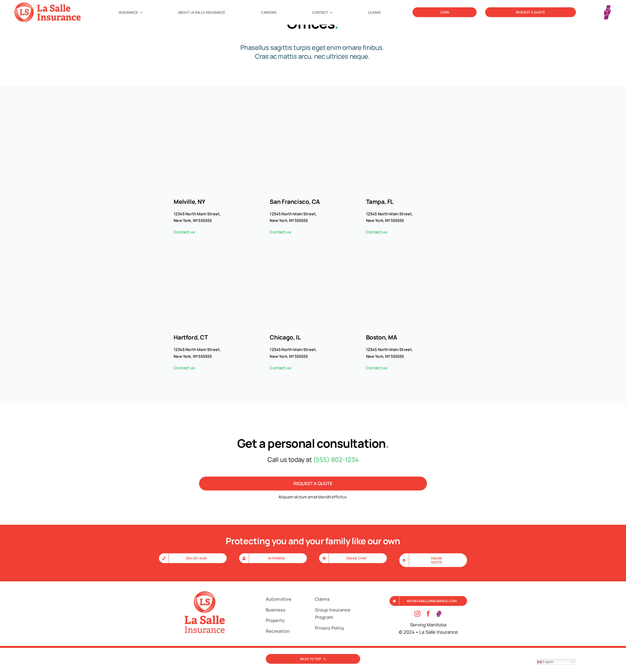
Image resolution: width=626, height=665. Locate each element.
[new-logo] (49, 3)
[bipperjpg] (607, 5)
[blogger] (439, 614)
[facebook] (428, 614)
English (547, 662)
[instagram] (417, 614)
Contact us (184, 232)
